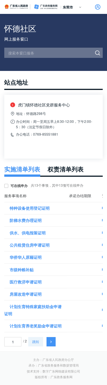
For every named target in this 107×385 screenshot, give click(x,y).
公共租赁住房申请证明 (30, 245)
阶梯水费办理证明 (26, 220)
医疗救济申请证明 (26, 282)
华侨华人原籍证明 (26, 257)
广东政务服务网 (45, 6)
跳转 (35, 341)
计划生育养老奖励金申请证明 (36, 326)
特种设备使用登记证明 (30, 208)
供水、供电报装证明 (28, 232)
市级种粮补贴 (22, 269)
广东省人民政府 (16, 6)
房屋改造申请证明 (26, 294)
